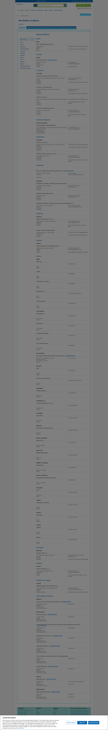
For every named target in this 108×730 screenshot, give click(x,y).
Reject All (82, 722)
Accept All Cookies (93, 722)
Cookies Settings (71, 722)
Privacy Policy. (20, 728)
